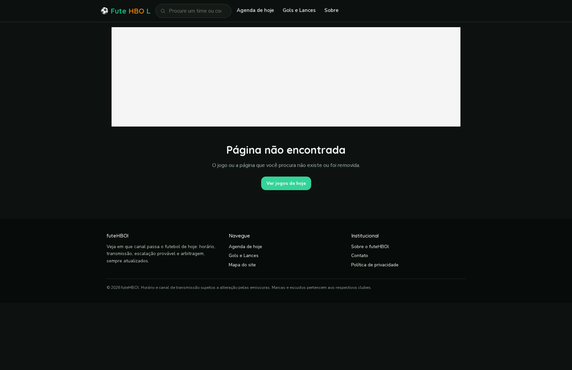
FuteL (126, 11)
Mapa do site (242, 265)
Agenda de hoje (255, 10)
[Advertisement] (286, 76)
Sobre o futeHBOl (370, 246)
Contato (359, 255)
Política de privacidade (375, 265)
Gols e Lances (299, 10)
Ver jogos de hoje (286, 183)
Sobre (331, 10)
